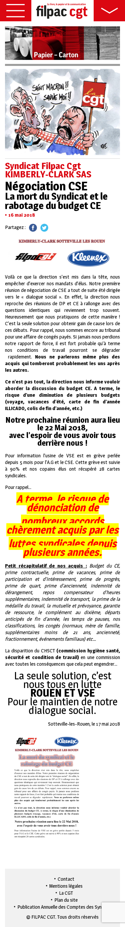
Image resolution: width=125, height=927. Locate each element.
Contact (66, 879)
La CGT (66, 893)
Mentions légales (66, 886)
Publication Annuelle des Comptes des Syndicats (65, 907)
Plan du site (66, 900)
